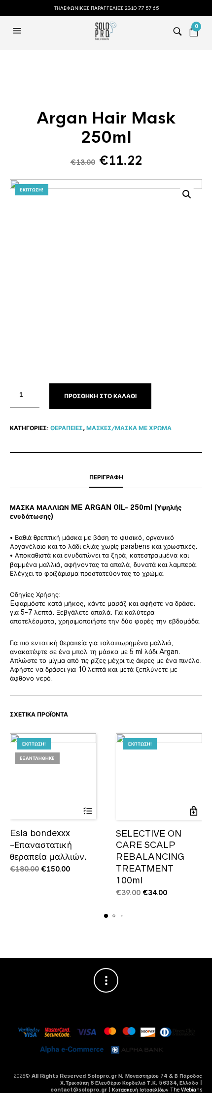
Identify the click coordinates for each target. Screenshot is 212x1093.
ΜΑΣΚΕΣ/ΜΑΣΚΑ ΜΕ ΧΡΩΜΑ (129, 428)
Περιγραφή (106, 477)
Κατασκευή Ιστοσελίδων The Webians (157, 1090)
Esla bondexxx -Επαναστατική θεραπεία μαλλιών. (48, 845)
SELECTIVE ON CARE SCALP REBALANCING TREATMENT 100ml (150, 856)
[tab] (106, 478)
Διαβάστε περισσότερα (87, 810)
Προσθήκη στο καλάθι (100, 396)
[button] (18, 31)
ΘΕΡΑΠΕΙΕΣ (66, 428)
